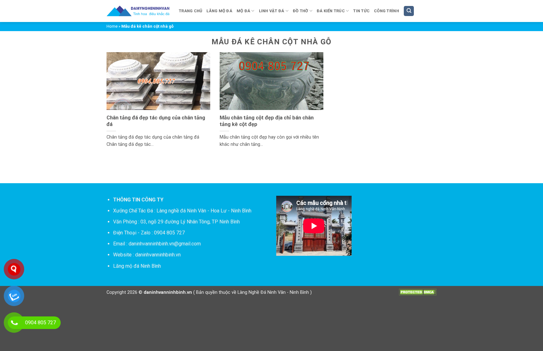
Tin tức (361, 10)
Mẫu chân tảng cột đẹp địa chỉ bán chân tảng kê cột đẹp (267, 121)
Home (112, 26)
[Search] (409, 11)
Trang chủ (190, 10)
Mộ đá (243, 10)
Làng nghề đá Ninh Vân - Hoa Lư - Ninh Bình (203, 211)
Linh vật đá (271, 10)
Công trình (386, 10)
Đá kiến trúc (331, 10)
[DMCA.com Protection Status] (417, 292)
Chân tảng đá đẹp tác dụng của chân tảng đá (156, 121)
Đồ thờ (300, 10)
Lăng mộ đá (219, 10)
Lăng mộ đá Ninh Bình (137, 266)
